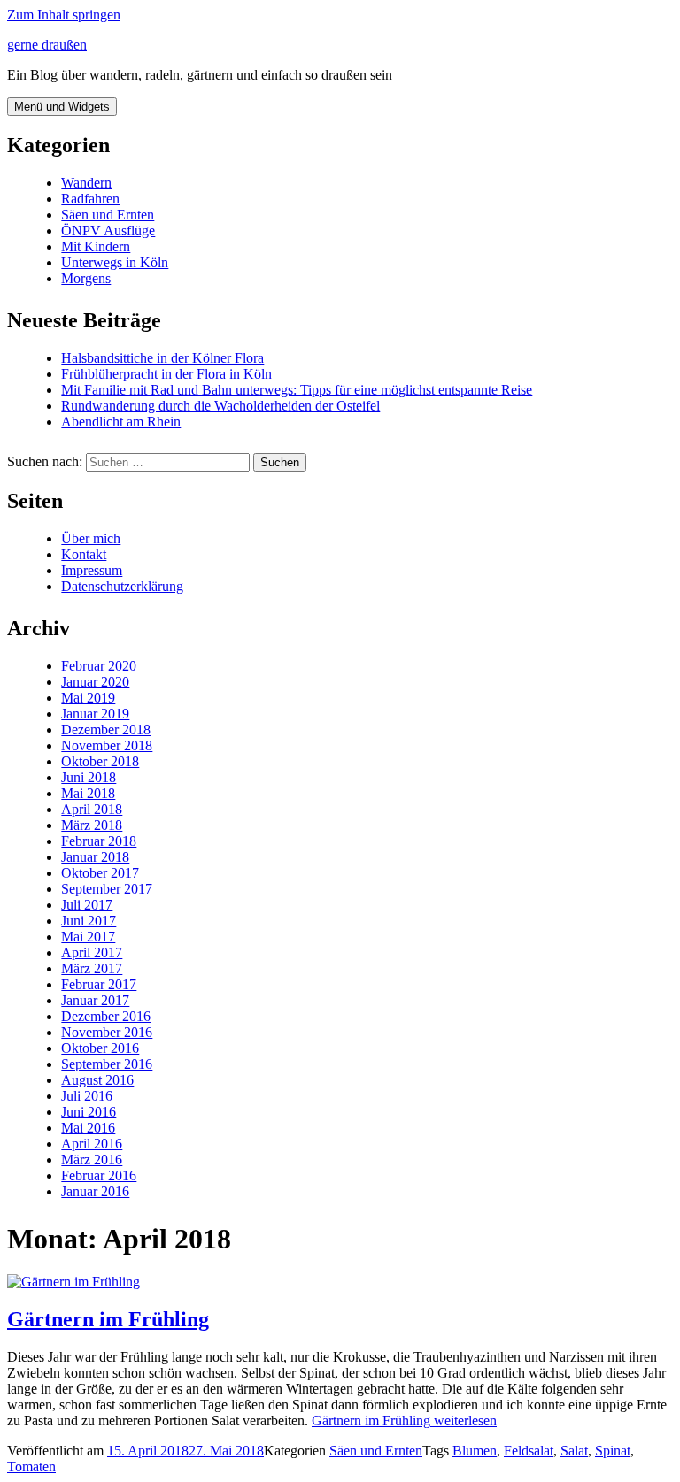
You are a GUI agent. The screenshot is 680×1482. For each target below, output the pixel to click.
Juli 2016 (86, 1095)
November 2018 (106, 745)
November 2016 (106, 1032)
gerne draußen (47, 44)
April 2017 (91, 952)
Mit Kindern (95, 246)
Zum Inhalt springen (63, 14)
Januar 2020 (95, 681)
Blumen (474, 1450)
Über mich (90, 538)
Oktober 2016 (100, 1048)
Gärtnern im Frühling (108, 1319)
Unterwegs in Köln (114, 262)
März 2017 (91, 968)
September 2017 (106, 888)
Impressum (91, 570)
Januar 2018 (95, 856)
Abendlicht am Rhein (121, 421)
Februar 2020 (98, 665)
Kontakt (83, 554)
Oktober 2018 (100, 761)
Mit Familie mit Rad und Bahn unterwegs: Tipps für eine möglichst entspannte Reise (296, 389)
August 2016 (97, 1079)
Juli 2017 (86, 904)
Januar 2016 (95, 1191)
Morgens (86, 278)
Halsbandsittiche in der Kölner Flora (162, 357)
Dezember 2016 (106, 1016)
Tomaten (31, 1466)
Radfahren (90, 198)
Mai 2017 (88, 936)
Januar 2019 (95, 713)
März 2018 (91, 825)
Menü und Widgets (62, 106)
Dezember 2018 (106, 729)
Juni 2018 (88, 777)
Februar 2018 (98, 841)
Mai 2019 (88, 697)
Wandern (86, 182)
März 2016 (91, 1159)
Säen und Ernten (107, 214)
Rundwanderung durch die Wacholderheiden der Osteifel (220, 405)
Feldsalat (528, 1450)
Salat (574, 1450)
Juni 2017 (88, 920)
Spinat (612, 1450)
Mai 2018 (88, 793)
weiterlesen (404, 1420)
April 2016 (91, 1143)
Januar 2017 (95, 1000)
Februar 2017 (98, 984)
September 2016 (106, 1063)
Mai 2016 (88, 1127)
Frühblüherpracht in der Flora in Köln (166, 373)
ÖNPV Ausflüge (108, 230)
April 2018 (91, 809)
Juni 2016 (88, 1111)
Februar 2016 (98, 1175)
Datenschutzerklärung (122, 586)
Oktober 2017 (100, 872)
